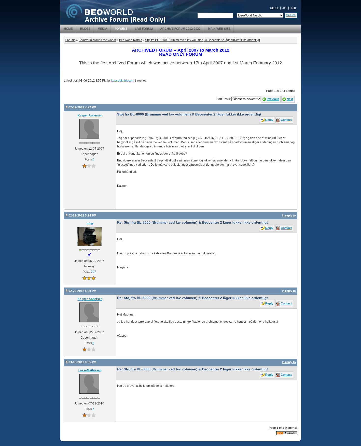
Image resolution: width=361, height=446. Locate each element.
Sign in (275, 7)
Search (291, 15)
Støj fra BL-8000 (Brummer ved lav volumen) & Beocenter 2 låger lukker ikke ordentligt (202, 40)
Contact (286, 119)
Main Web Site (219, 28)
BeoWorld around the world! (97, 40)
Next (290, 99)
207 (93, 271)
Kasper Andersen (90, 115)
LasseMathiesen (122, 80)
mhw (90, 223)
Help (293, 7)
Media (102, 28)
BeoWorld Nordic (130, 40)
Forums (121, 28)
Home (68, 28)
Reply (269, 119)
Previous (273, 99)
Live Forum (144, 28)
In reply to (289, 215)
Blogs (85, 28)
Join (284, 7)
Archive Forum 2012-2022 (180, 28)
